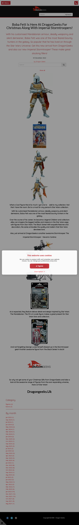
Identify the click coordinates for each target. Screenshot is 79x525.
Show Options (39, 272)
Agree (40, 266)
